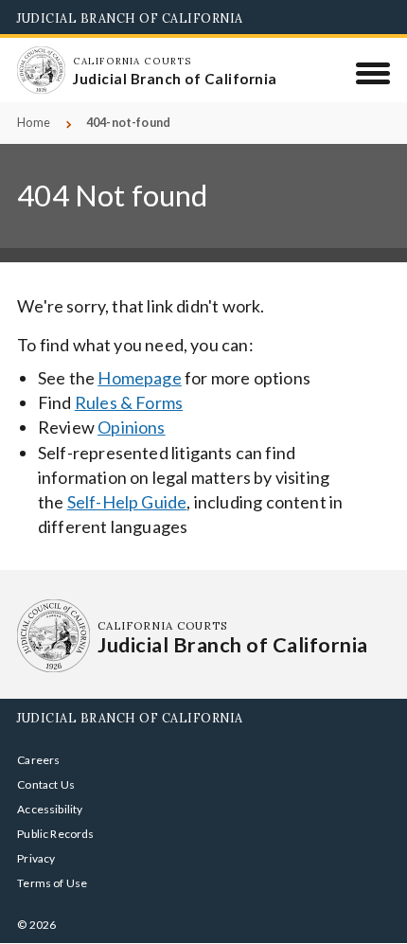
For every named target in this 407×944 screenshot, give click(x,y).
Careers (38, 760)
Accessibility (49, 809)
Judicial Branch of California (130, 18)
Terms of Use (52, 883)
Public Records (56, 834)
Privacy (36, 858)
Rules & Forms (129, 402)
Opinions (131, 427)
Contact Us (46, 784)
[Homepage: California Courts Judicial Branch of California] (40, 70)
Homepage (139, 377)
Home (33, 123)
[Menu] (373, 73)
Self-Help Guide (127, 501)
